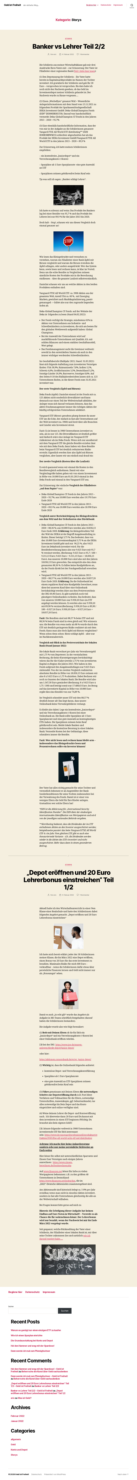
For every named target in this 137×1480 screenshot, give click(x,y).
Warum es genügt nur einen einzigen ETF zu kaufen (36, 1330)
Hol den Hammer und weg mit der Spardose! (32, 1346)
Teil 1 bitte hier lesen (84, 71)
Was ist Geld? (24, 1398)
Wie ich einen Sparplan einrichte (26, 1335)
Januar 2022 (17, 1421)
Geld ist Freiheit (12, 5)
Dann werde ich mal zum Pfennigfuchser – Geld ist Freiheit (39, 1376)
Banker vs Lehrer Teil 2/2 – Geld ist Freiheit (32, 1390)
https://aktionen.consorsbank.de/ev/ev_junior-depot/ (65, 1059)
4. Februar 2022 (68, 54)
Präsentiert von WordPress (55, 1474)
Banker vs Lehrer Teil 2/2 (68, 46)
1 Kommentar (84, 54)
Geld (13, 1444)
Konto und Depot (19, 1449)
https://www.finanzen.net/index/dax (57, 1181)
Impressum (118, 5)
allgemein (16, 1439)
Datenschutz (106, 5)
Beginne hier (91, 5)
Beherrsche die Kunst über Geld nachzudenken (45, 1371)
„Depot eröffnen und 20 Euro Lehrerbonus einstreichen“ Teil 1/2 (68, 880)
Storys (68, 39)
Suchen (11, 1306)
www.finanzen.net (53, 1171)
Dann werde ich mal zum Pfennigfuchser (30, 1351)
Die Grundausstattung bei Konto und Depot (32, 1340)
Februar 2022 (17, 1416)
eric (55, 54)
